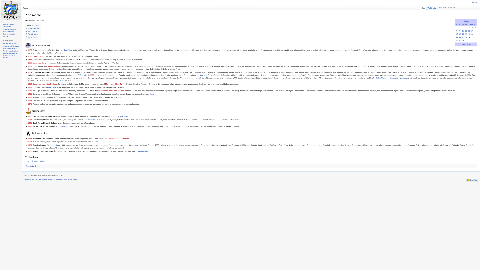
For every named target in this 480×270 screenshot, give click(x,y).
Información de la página (9, 56)
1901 (30, 66)
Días (37, 166)
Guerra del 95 (38, 56)
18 (466, 34)
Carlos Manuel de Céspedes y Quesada (391, 78)
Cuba (192, 66)
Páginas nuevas (8, 31)
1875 (30, 50)
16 (460, 34)
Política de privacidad (30, 179)
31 (463, 41)
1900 (30, 116)
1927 (30, 142)
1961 (30, 91)
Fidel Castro (52, 87)
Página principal (8, 24)
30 (460, 41)
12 (469, 31)
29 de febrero (63, 126)
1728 (30, 139)
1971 (30, 104)
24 (463, 37)
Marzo (466, 21)
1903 (92, 75)
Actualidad (7, 27)
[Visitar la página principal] (11, 10)
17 (463, 34)
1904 (30, 72)
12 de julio (54, 145)
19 (469, 34)
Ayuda (5, 36)
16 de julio (203, 75)
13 (472, 31)
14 (475, 31)
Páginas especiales (10, 49)
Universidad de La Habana (118, 139)
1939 (30, 145)
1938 (30, 126)
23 (460, 37)
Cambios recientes (9, 29)
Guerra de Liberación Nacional (45, 84)
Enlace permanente (10, 53)
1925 (72, 81)
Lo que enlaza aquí (9, 44)
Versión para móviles (70, 179)
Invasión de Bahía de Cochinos (111, 91)
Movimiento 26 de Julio (114, 84)
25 (466, 37)
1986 (103, 120)
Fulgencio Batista (143, 151)
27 (472, 37)
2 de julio (83, 75)
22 (457, 37)
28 (475, 37)
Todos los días (466, 44)
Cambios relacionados (11, 46)
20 (472, 34)
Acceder (475, 2)
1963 (30, 97)
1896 (30, 63)
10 (463, 31)
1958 (30, 84)
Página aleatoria (9, 34)
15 (457, 34)
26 (469, 37)
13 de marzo (62, 81)
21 (475, 34)
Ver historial (432, 8)
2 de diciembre (92, 120)
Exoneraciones (58, 179)
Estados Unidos (52, 66)
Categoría (30, 166)
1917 (30, 120)
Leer (424, 8)
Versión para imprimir (10, 51)
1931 (30, 123)
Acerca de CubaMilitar (45, 179)
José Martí (68, 50)
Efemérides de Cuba (36, 161)
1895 (30, 56)
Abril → (472, 24)
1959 (30, 87)
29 (457, 41)
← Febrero (460, 24)
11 (466, 31)
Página (25, 8)
